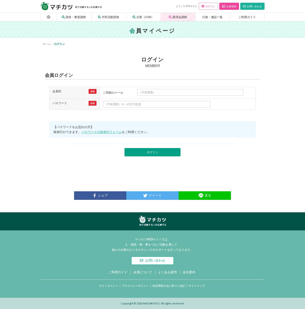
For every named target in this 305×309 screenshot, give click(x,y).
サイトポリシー (108, 286)
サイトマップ (197, 286)
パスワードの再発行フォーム (101, 132)
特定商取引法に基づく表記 (168, 286)
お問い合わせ (155, 260)
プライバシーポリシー (135, 286)
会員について (142, 272)
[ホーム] (48, 17)
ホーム (47, 44)
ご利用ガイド (118, 272)
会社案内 (189, 272)
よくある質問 (167, 272)
